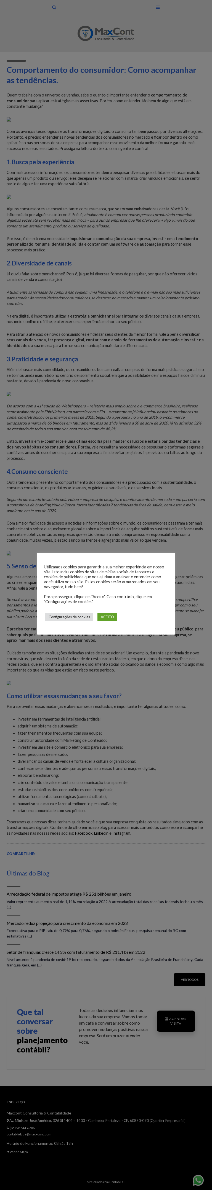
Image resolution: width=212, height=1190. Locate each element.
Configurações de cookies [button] (69, 617)
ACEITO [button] (107, 617)
